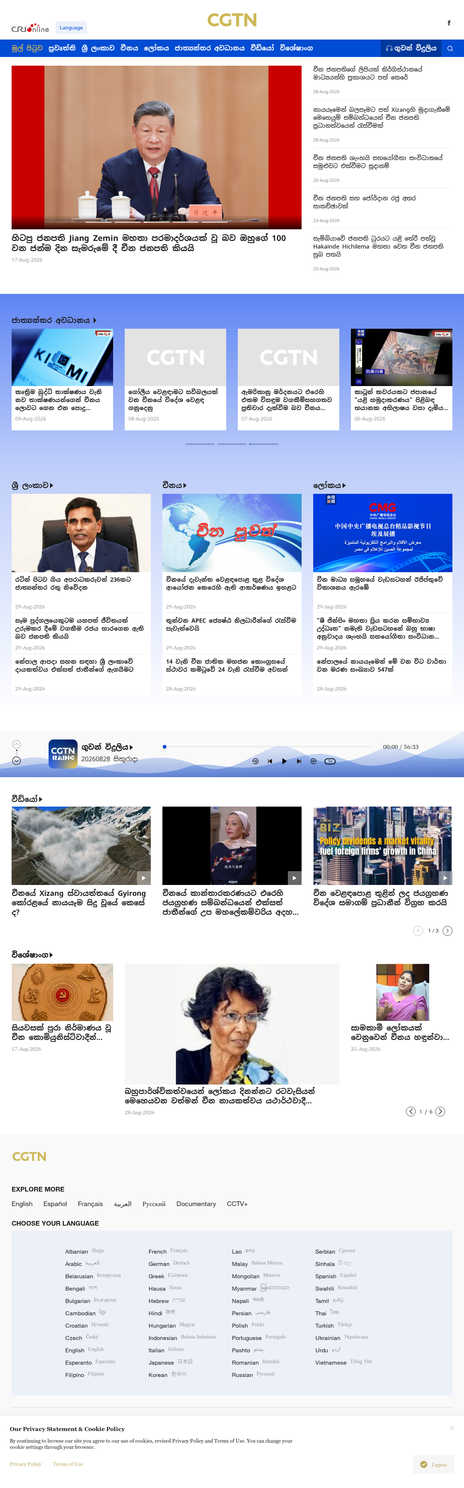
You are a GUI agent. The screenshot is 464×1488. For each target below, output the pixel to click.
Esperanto (90, 1362)
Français (90, 1204)
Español (55, 1204)
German (169, 1263)
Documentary (196, 1204)
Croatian (87, 1325)
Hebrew (167, 1300)
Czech (81, 1337)
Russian (253, 1374)
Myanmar (260, 1288)
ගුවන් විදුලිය (415, 48)
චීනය (172, 485)
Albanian (84, 1251)
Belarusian (93, 1276)
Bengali (81, 1288)
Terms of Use (68, 1464)
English (22, 1204)
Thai (327, 1313)
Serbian (335, 1251)
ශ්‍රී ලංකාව (30, 485)
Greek (168, 1276)
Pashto (248, 1350)
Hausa (165, 1288)
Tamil (329, 1300)
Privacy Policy (25, 1464)
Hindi (162, 1313)
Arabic (82, 1263)
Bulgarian (90, 1300)
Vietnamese (343, 1362)
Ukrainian (341, 1337)
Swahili (336, 1288)
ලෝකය (327, 485)
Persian (251, 1313)
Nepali (248, 1300)
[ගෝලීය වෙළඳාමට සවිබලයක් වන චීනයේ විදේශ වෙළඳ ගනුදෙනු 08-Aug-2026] (175, 357)
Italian (166, 1350)
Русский (154, 1204)
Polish (248, 1325)
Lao (243, 1251)
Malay (257, 1263)
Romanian (255, 1362)
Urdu (327, 1350)
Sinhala (333, 1263)
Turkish (333, 1325)
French (168, 1251)
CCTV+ (237, 1204)
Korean (167, 1374)
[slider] (164, 747)
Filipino (84, 1374)
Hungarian (172, 1325)
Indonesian (182, 1337)
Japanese (171, 1362)
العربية (123, 1204)
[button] (99, 222)
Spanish (335, 1276)
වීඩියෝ (25, 799)
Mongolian (256, 1276)
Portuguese (259, 1337)
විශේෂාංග (30, 955)
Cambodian (85, 1313)
